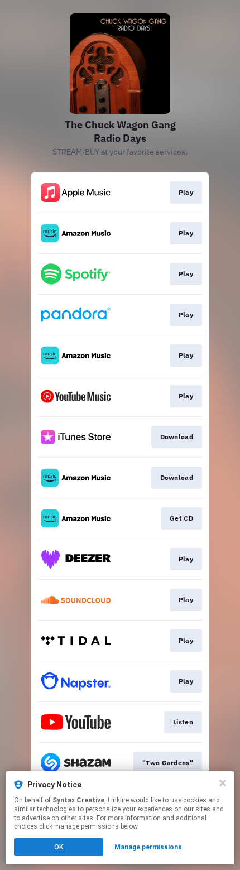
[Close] (223, 783)
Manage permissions (148, 847)
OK (58, 847)
